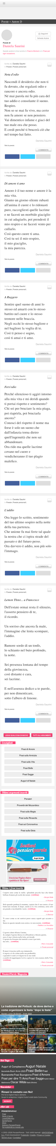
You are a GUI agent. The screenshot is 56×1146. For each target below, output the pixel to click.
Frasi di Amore (28, 749)
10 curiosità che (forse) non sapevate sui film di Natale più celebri (41, 1049)
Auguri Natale (35, 1066)
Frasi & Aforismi (33, 51)
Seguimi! (44, 33)
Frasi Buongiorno (23, 1074)
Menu (4, 3)
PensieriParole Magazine (14, 974)
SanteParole (7, 1121)
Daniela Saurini (14, 46)
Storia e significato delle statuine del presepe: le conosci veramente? (39, 1030)
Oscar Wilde (18, 1082)
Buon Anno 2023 (18, 1071)
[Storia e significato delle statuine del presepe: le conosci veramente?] (42, 1024)
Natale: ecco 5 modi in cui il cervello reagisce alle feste (12, 1050)
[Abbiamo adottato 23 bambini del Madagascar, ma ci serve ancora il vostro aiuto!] (14, 1024)
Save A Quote (7, 1116)
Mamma (50, 914)
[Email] (43, 156)
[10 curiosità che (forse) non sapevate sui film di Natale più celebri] (42, 1043)
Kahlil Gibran (49, 1078)
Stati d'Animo (32, 1082)
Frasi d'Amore (41, 1074)
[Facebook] (12, 156)
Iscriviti (7, 1101)
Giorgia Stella (48, 897)
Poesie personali (19, 66)
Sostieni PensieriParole (28, 850)
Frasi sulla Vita (28, 761)
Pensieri (28, 798)
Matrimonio (5, 1082)
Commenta (43, 150)
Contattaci (17, 1137)
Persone (50, 900)
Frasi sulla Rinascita (28, 817)
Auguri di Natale (28, 780)
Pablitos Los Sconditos (45, 925)
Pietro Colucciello (47, 944)
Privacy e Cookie (43, 1135)
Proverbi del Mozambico (28, 805)
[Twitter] (27, 156)
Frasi (4, 1114)
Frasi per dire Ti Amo (14, 1078)
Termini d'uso (6, 1137)
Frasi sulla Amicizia (28, 755)
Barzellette (5, 1071)
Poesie (9, 66)
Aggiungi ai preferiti (49, 65)
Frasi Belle (28, 767)
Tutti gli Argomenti (42, 735)
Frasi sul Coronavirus (28, 824)
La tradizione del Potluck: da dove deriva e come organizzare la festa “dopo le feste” (27, 1008)
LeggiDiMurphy (8, 1118)
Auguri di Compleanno (13, 1066)
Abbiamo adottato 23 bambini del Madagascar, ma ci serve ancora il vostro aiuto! (13, 1030)
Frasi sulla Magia (28, 811)
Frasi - (28, 3)
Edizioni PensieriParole (11, 1125)
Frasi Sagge (28, 774)
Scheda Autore (43, 38)
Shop (4, 1123)
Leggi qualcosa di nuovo (16, 735)
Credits (33, 1135)
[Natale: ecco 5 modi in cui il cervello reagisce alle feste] (14, 1043)
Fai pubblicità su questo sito (13, 1127)
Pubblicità (25, 1135)
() (28, 893)
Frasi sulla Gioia (28, 830)
